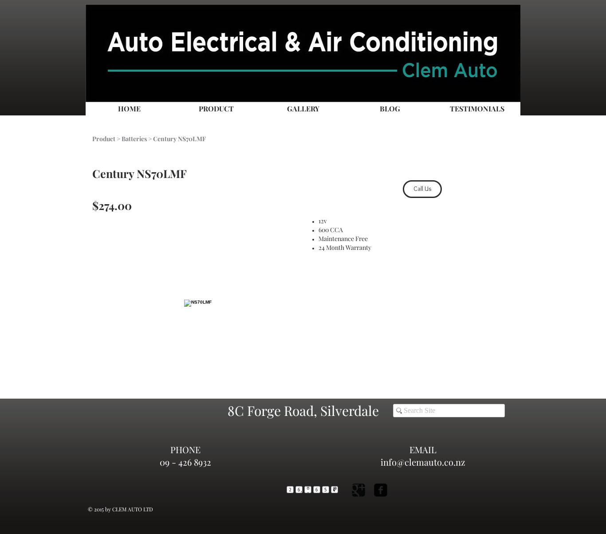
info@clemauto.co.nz (423, 462)
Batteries (134, 138)
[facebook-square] (380, 490)
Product (103, 138)
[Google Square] (358, 490)
